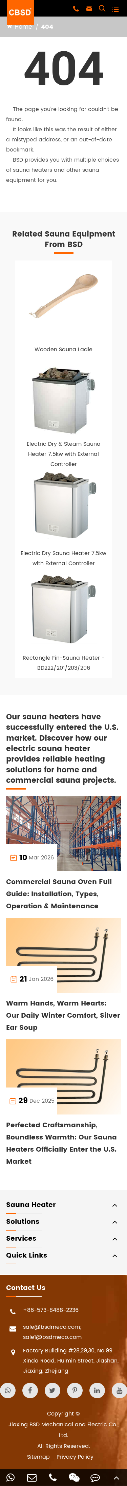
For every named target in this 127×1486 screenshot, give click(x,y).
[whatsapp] (10, 1477)
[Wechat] (74, 1477)
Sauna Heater (31, 1205)
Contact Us (25, 1288)
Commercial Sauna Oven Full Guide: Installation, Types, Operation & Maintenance (59, 894)
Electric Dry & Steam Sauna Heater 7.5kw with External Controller (64, 454)
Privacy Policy (75, 1457)
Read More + (89, 857)
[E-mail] (32, 1477)
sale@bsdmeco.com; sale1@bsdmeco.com (52, 1332)
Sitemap (38, 1457)
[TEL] (53, 1477)
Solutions (22, 1222)
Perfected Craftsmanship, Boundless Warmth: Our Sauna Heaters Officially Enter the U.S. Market (61, 1143)
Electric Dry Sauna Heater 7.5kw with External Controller (63, 558)
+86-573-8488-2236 (51, 1310)
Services (21, 1238)
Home (23, 27)
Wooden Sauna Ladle (63, 349)
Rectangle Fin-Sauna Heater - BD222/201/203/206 (64, 663)
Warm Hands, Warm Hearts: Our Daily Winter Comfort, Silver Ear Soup (63, 1016)
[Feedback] (95, 1477)
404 (47, 27)
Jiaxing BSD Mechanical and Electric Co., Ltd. (63, 1430)
